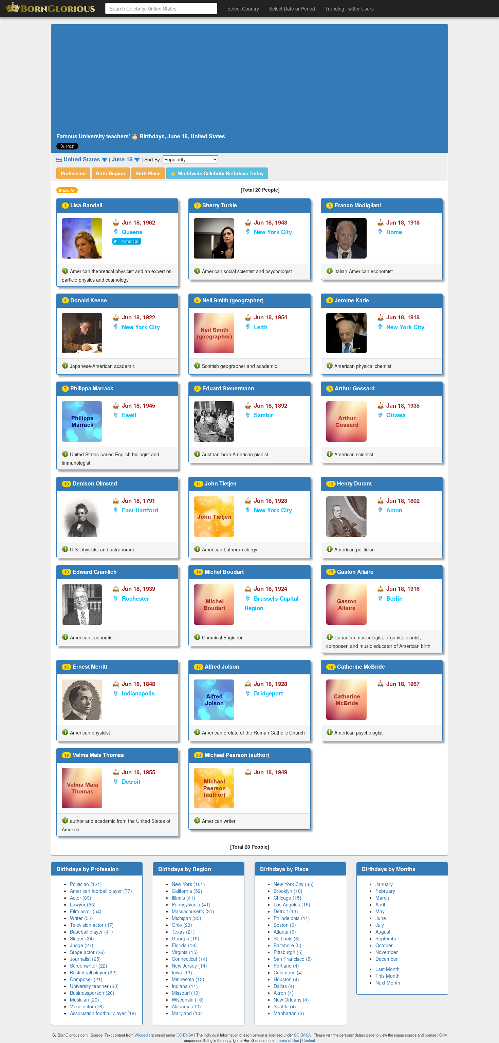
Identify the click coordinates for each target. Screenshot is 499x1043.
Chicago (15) (287, 897)
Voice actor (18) (87, 1006)
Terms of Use (288, 1040)
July (379, 924)
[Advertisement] (249, 78)
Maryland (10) (187, 1013)
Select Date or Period (292, 8)
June (380, 918)
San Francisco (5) (293, 958)
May (380, 911)
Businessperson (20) (92, 992)
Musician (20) (84, 999)
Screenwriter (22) (88, 965)
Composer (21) (86, 979)
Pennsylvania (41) (191, 904)
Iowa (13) (182, 972)
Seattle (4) (285, 1006)
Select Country (243, 8)
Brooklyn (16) (288, 890)
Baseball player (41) (91, 931)
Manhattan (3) (289, 1013)
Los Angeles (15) (292, 904)
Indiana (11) (185, 986)
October (384, 945)
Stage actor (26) (87, 952)
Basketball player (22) (93, 972)
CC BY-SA (185, 1035)
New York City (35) (294, 884)
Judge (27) (81, 945)
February (385, 890)
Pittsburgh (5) (288, 952)
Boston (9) (285, 924)
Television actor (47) (92, 924)
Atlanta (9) (285, 931)
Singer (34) (82, 938)
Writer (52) (81, 918)
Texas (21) (183, 931)
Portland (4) (286, 965)
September (387, 938)
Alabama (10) (186, 1006)
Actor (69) (80, 897)
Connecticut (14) (189, 958)
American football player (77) (101, 890)
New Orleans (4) (291, 999)
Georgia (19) (185, 938)
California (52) (187, 890)
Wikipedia (142, 1035)
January (384, 884)
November (386, 952)
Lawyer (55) (83, 904)
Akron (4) (284, 992)
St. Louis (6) (287, 938)
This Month (387, 975)
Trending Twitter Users (349, 8)
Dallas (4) (284, 986)
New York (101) (188, 884)
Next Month (387, 982)
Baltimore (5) (287, 945)
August (382, 931)
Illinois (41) (183, 897)
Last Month (387, 969)
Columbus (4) (288, 972)
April (380, 904)
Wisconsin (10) (188, 999)
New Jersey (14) (189, 965)
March (382, 897)
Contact (308, 1040)
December (386, 958)
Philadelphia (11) (292, 918)
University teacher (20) (94, 986)
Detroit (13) (286, 911)
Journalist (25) (85, 958)
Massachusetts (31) (193, 911)
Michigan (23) (186, 918)
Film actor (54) (85, 911)
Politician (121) (86, 884)
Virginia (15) (185, 952)
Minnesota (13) (188, 979)
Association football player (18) (103, 1013)
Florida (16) (184, 945)
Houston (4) (286, 979)
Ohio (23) (182, 924)
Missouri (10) (186, 992)
